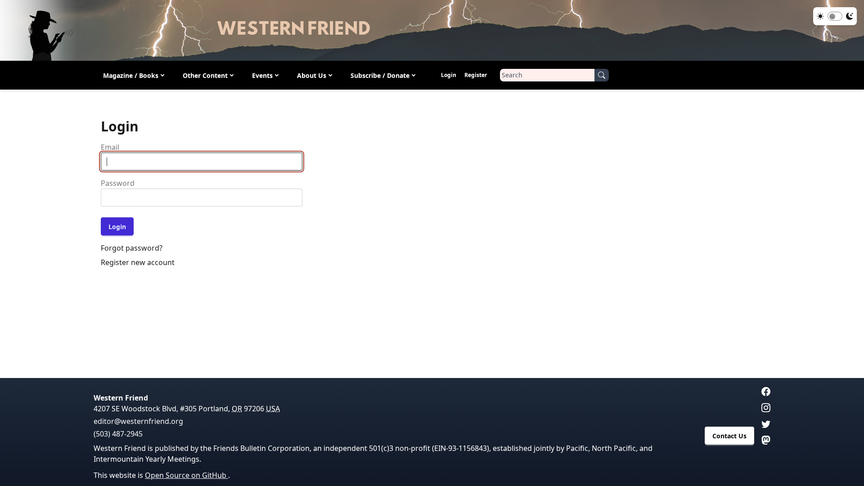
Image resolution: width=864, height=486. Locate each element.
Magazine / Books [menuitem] (130, 75)
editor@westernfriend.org (138, 421)
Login (117, 226)
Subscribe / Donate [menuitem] (380, 75)
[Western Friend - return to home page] (432, 30)
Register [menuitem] (475, 75)
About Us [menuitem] (311, 75)
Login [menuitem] (448, 75)
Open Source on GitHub (186, 475)
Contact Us (729, 436)
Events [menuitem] (262, 75)
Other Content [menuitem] (205, 75)
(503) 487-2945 (118, 434)
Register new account (138, 262)
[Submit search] (601, 75)
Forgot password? (131, 248)
